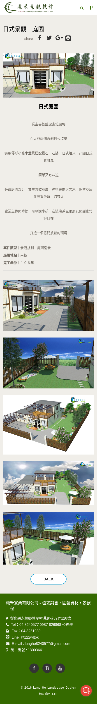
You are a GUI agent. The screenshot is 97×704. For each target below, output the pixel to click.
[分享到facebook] (40, 38)
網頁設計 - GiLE (48, 694)
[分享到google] (58, 38)
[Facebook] (34, 668)
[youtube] (60, 668)
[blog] (47, 668)
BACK (49, 579)
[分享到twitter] (49, 38)
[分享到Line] (68, 38)
